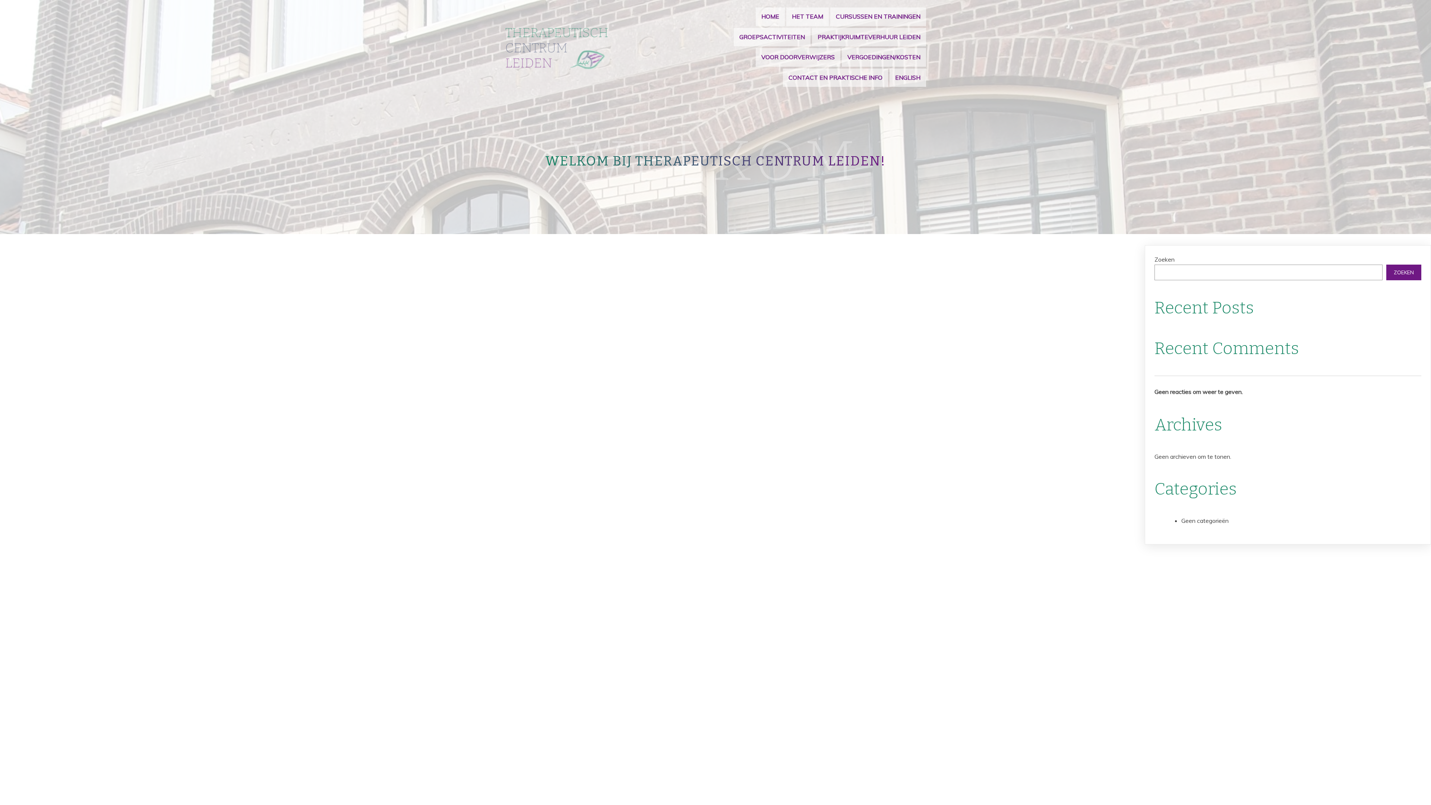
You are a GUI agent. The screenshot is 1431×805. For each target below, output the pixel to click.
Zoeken (1164, 259)
